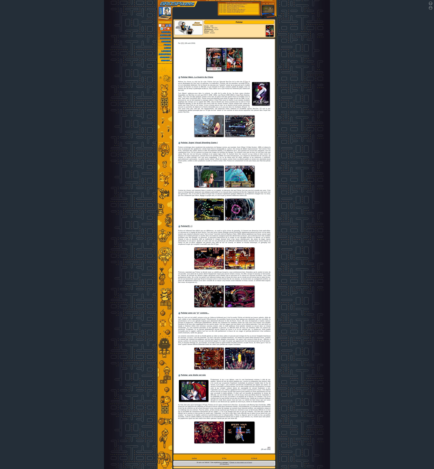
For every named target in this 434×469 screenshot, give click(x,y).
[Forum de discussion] (165, 44)
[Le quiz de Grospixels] (165, 57)
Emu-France (249, 2)
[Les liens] (165, 47)
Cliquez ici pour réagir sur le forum (241, 462)
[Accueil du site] (165, 32)
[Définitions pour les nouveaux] (165, 51)
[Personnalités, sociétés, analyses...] (165, 38)
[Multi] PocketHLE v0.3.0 (233, 8)
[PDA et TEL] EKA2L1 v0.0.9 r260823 (236, 6)
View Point (239, 95)
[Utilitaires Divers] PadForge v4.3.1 (235, 12)
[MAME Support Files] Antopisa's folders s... (237, 4)
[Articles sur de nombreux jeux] (165, 35)
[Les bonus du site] (165, 41)
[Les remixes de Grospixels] (165, 60)
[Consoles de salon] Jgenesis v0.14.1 (236, 10)
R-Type (245, 82)
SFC (182, 43)
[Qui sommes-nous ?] (165, 54)
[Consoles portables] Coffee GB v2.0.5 (236, 9)
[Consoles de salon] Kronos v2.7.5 (235, 5)
